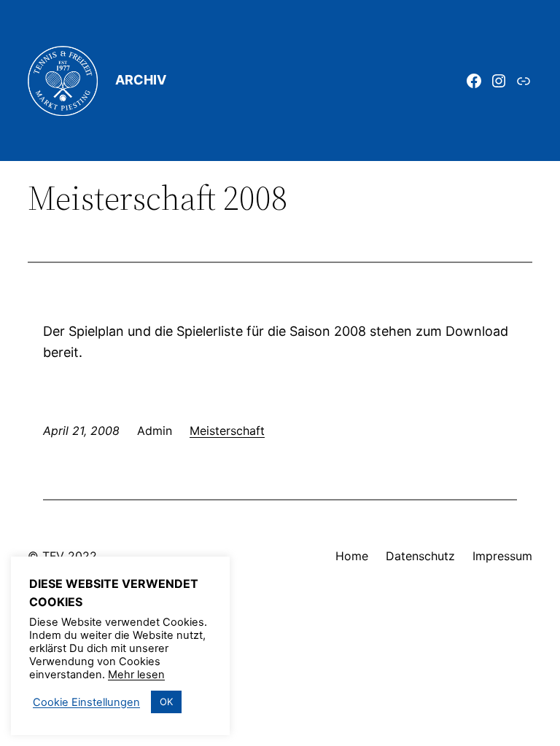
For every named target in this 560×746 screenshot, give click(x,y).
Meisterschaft (227, 430)
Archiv (140, 79)
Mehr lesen (136, 674)
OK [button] (166, 701)
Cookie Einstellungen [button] (86, 702)
